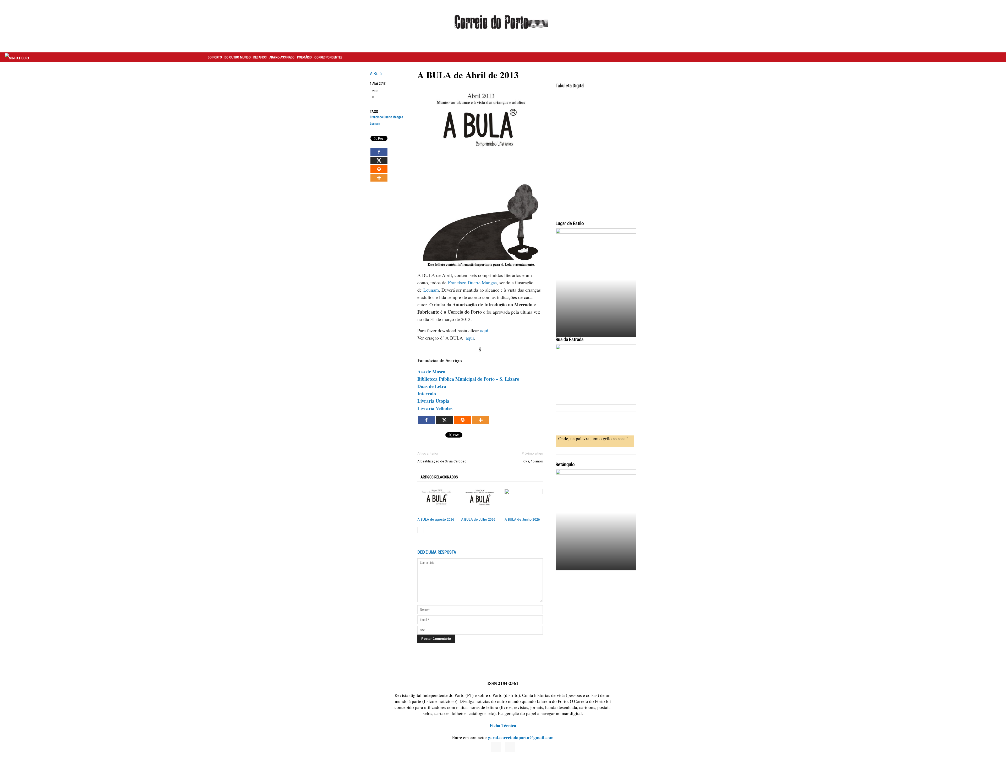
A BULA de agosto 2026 (435, 519)
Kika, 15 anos (533, 461)
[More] (378, 178)
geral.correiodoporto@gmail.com (521, 737)
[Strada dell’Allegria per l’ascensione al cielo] (596, 375)
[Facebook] (378, 152)
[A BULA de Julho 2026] (480, 502)
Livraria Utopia (434, 400)
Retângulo (565, 464)
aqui (484, 330)
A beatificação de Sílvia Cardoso (442, 461)
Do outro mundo (238, 57)
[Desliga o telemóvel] (596, 278)
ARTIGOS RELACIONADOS (439, 477)
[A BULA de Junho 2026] (524, 502)
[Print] (378, 169)
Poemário (304, 57)
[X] (378, 160)
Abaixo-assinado (281, 57)
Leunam (375, 123)
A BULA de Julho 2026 (478, 519)
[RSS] (510, 747)
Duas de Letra (431, 386)
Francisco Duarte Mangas (386, 117)
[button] (996, 57)
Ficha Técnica (503, 725)
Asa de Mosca (431, 371)
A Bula (376, 73)
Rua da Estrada (569, 339)
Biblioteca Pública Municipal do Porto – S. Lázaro (468, 378)
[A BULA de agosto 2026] (436, 502)
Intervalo (427, 393)
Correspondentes (328, 57)
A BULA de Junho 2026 (522, 519)
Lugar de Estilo (570, 223)
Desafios (260, 57)
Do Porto (215, 57)
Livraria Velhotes (434, 408)
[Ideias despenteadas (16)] (596, 519)
